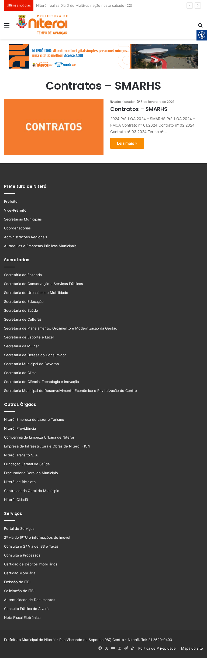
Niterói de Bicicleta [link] (20, 482)
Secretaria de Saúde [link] (21, 310)
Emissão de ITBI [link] (17, 582)
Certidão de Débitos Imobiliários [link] (30, 564)
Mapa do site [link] (191, 648)
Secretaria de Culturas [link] (23, 319)
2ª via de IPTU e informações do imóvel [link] (37, 537)
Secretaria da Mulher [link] (21, 346)
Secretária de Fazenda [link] (23, 275)
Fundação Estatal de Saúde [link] (27, 464)
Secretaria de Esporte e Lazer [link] (29, 337)
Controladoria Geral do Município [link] (31, 491)
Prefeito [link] (11, 201)
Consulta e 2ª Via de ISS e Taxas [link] (31, 546)
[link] (6, 27)
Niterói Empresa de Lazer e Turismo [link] (34, 419)
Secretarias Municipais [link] (23, 219)
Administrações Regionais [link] (25, 237)
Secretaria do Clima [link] (20, 373)
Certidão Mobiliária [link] (19, 573)
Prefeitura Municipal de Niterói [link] (30, 639)
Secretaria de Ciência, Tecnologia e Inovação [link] (41, 381)
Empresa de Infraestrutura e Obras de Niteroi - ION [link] (47, 446)
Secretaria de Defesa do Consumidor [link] (35, 355)
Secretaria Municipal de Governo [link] (31, 364)
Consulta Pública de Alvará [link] (26, 608)
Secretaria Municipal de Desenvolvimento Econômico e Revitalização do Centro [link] (70, 390)
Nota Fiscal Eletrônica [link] (22, 617)
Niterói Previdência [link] (20, 428)
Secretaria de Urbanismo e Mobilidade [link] (36, 292)
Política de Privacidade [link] (158, 648)
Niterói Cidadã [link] (16, 499)
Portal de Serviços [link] (19, 528)
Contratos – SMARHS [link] (138, 109)
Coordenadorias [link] (17, 228)
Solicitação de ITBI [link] (19, 591)
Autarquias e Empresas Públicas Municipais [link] (40, 246)
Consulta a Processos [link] (22, 555)
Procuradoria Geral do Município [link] (31, 473)
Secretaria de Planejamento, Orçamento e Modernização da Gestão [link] (60, 328)
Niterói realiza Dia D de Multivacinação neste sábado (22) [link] (84, 5)
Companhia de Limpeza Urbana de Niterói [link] (39, 437)
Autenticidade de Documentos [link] (29, 600)
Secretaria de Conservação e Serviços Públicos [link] (43, 283)
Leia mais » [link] (127, 143)
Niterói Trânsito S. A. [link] (21, 455)
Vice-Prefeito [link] (15, 210)
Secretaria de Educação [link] (24, 301)
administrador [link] (124, 102)
